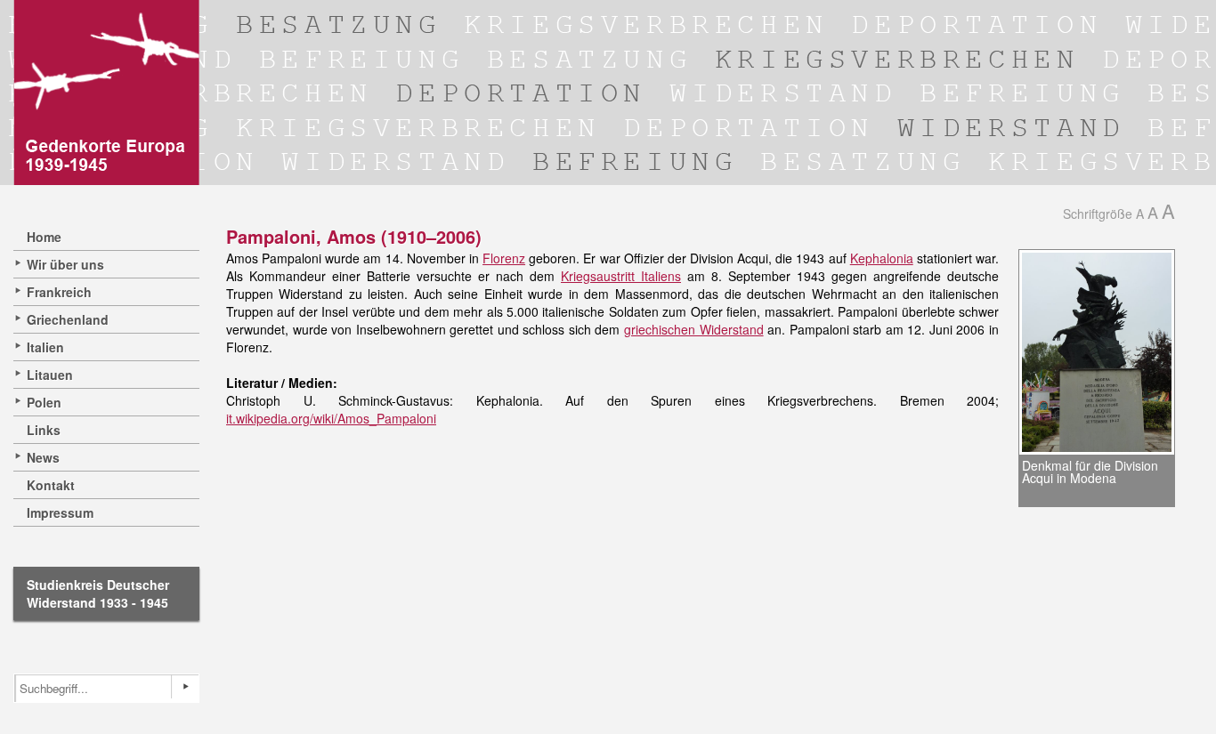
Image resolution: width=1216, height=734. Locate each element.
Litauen (50, 374)
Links (44, 430)
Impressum (60, 512)
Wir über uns (65, 264)
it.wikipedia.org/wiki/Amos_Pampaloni (331, 418)
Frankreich (59, 292)
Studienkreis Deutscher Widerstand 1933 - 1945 (98, 593)
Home (44, 237)
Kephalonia (881, 258)
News (43, 457)
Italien (45, 347)
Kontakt (51, 485)
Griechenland (68, 319)
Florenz (503, 258)
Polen (44, 402)
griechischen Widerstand (694, 329)
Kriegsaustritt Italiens (621, 276)
